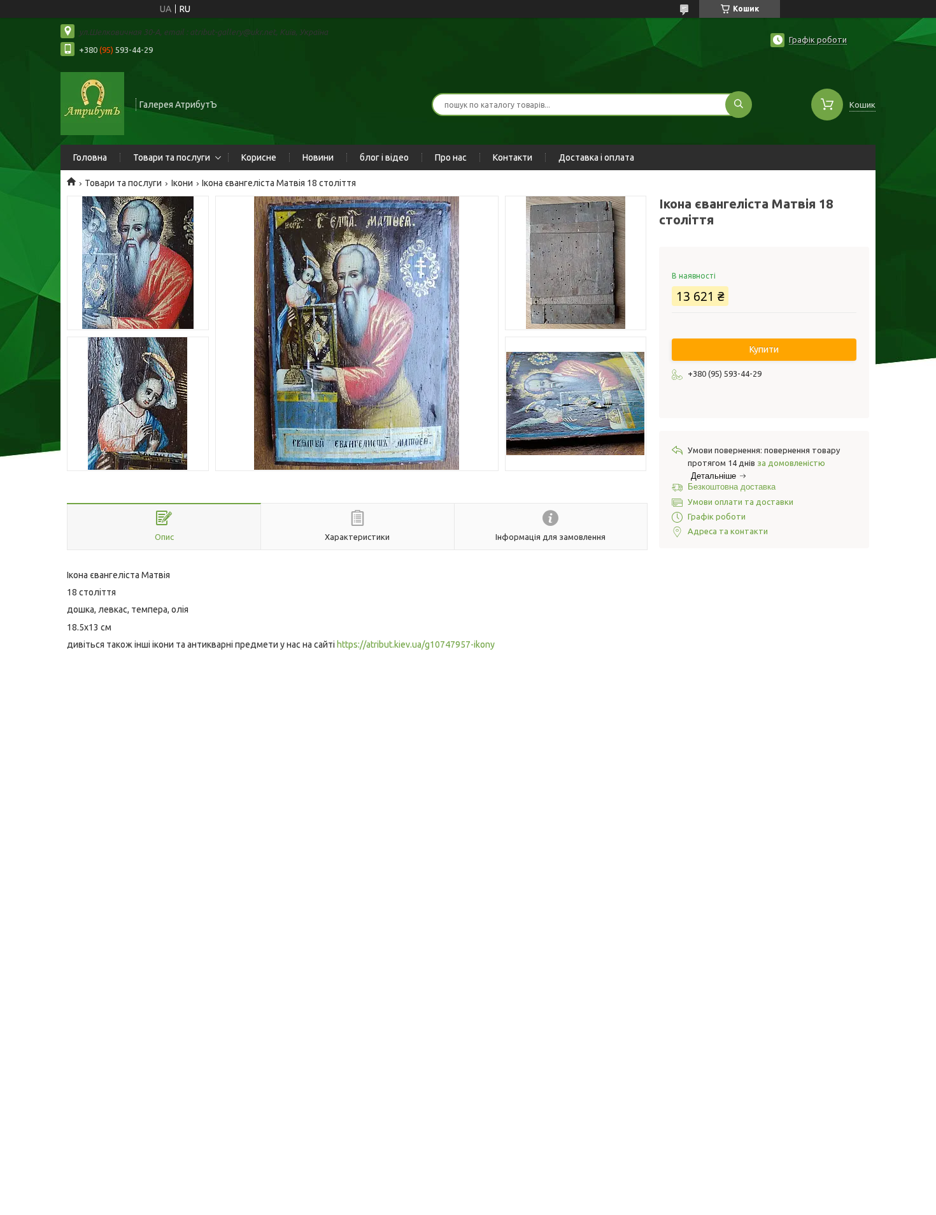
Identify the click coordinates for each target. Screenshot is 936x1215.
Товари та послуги (171, 157)
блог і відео (384, 157)
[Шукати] (738, 104)
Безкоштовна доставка (732, 486)
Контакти (512, 157)
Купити (764, 349)
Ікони (182, 183)
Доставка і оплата (596, 157)
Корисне (258, 157)
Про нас (451, 157)
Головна (90, 157)
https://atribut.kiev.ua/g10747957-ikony (416, 644)
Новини (318, 157)
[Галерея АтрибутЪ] (92, 103)
